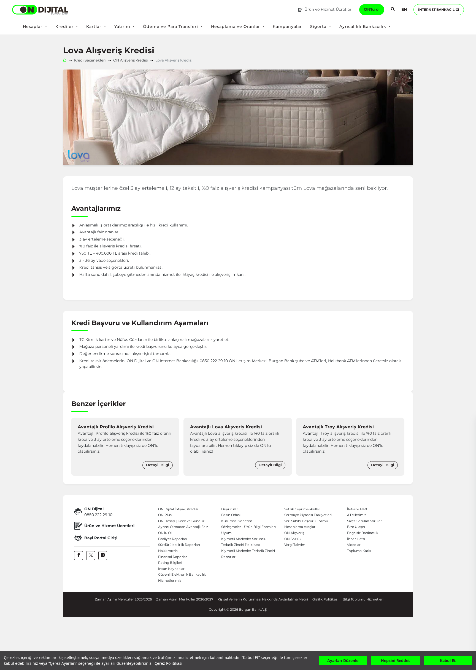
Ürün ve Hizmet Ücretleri (328, 9)
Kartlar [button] (94, 26)
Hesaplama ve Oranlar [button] (236, 26)
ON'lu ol (372, 9)
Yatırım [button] (123, 26)
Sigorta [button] (319, 26)
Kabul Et (448, 660)
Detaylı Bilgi (157, 465)
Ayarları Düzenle (342, 660)
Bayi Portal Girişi (100, 537)
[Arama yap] (393, 10)
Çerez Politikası (168, 663)
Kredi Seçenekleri (90, 60)
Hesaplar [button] (33, 26)
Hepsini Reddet (395, 660)
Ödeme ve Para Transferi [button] (171, 26)
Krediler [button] (65, 26)
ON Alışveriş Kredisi (130, 60)
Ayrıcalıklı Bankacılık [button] (363, 26)
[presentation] (76, 446)
